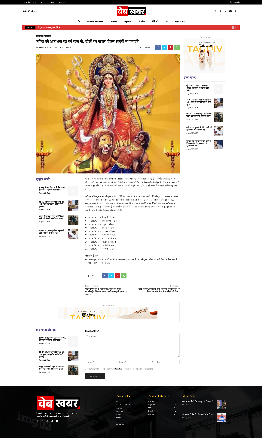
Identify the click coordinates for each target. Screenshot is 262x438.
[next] (235, 27)
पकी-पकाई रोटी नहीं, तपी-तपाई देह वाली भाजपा (198, 414)
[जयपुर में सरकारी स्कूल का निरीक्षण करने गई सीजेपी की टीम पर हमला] (73, 220)
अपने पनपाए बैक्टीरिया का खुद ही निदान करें (197, 401)
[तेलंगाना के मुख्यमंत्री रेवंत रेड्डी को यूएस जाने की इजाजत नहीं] (73, 234)
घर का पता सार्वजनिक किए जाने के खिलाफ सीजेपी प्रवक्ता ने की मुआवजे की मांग (198, 143)
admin (41, 47)
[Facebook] (215, 11)
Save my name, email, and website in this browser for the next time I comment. (121, 369)
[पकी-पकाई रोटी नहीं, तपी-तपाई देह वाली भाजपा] (221, 417)
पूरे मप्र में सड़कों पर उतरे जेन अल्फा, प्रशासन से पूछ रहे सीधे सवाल (52, 188)
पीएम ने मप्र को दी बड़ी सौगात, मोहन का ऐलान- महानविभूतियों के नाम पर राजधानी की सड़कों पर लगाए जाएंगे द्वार (105, 292)
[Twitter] (225, 11)
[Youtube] (230, 11)
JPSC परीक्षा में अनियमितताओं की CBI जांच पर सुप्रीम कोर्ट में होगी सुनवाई (51, 204)
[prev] (231, 27)
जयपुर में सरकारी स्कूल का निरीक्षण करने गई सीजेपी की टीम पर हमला (51, 217)
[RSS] (220, 11)
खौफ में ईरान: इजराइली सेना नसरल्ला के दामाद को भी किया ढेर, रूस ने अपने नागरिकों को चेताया (159, 290)
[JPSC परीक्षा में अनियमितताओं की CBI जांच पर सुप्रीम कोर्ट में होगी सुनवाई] (73, 205)
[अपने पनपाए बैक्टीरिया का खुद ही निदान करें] (221, 404)
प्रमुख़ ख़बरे (47, 36)
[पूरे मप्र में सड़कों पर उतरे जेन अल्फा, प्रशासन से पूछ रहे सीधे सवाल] (73, 191)
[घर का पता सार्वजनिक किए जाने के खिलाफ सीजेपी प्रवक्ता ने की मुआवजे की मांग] (218, 144)
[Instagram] (42, 421)
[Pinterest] (170, 47)
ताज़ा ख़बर (39, 36)
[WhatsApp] (177, 47)
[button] (236, 11)
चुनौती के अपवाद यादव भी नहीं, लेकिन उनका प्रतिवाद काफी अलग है (62, 27)
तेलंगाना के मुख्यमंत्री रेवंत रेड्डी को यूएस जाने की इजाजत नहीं (51, 231)
